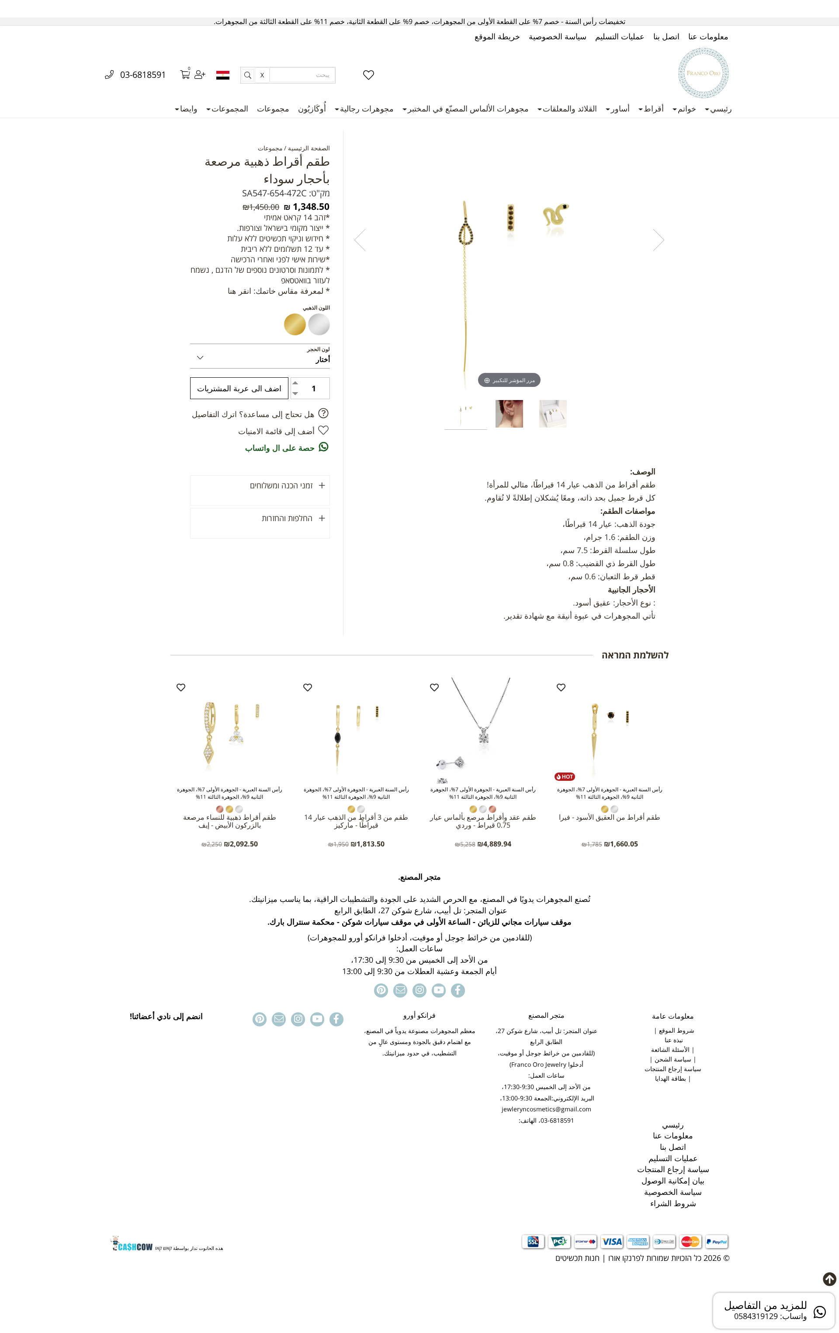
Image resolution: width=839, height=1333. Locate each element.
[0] (179, 75)
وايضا (189, 108)
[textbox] (419, 924)
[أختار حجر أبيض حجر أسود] (260, 356)
